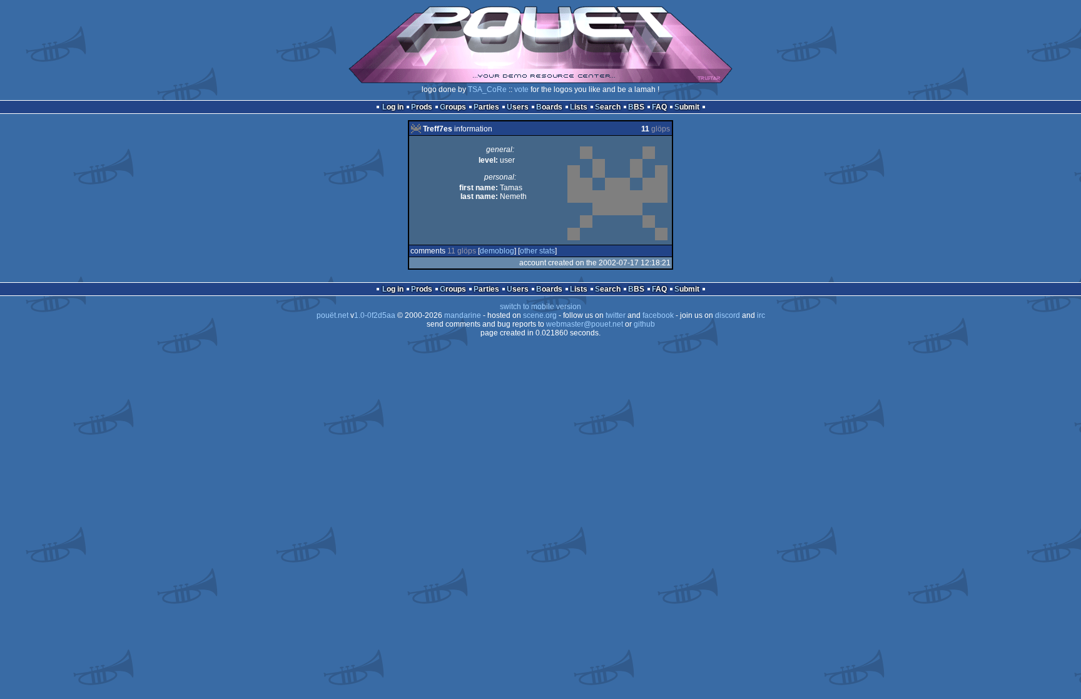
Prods (421, 107)
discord (727, 315)
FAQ (659, 107)
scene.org (540, 315)
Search (608, 107)
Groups (453, 107)
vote (521, 89)
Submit (686, 107)
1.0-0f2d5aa (374, 315)
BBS (636, 107)
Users (518, 107)
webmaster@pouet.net (584, 324)
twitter (616, 315)
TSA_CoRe (487, 89)
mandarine (462, 315)
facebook (658, 315)
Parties (486, 107)
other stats (537, 251)
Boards (549, 107)
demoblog (497, 251)
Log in (392, 107)
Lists (578, 107)
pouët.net (332, 315)
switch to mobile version (540, 306)
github (644, 324)
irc (761, 315)
